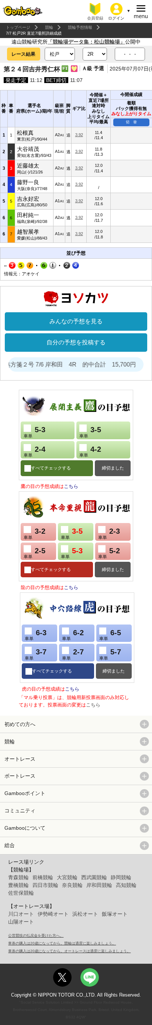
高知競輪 (126, 885)
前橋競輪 (42, 877)
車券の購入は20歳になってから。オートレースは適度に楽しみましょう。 (69, 951)
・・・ (130, 54)
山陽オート (21, 922)
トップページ (18, 27)
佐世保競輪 (21, 893)
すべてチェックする (51, 468)
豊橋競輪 (18, 885)
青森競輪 (18, 877)
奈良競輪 (72, 885)
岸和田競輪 (99, 885)
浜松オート (85, 914)
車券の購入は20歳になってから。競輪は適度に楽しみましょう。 (62, 943)
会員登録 (95, 18)
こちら (71, 486)
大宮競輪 (67, 877)
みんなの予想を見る (76, 321)
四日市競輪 (45, 885)
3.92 (79, 135)
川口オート (21, 914)
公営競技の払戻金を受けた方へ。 (35, 935)
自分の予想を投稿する (76, 342)
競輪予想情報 (80, 27)
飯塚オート (115, 914)
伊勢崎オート (53, 914)
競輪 (49, 27)
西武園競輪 (94, 877)
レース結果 (23, 54)
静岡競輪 (121, 877)
